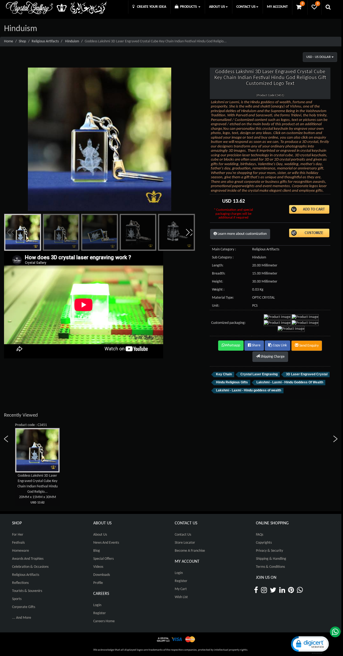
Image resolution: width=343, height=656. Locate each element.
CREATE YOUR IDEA (150, 7)
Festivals (18, 543)
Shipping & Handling (271, 559)
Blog (96, 551)
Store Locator (185, 543)
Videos (98, 567)
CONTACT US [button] (246, 7)
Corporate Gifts (23, 607)
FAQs (259, 535)
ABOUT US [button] (217, 7)
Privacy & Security (269, 551)
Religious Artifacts (45, 41)
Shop (22, 41)
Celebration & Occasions (30, 567)
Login (97, 605)
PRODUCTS (188, 7)
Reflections (20, 583)
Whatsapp (232, 345)
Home (8, 41)
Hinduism (72, 41)
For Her (17, 535)
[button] (188, 232)
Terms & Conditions (270, 567)
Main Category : (224, 249)
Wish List (181, 597)
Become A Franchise (190, 551)
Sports (16, 599)
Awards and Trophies (27, 559)
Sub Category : (223, 257)
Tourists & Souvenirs (27, 591)
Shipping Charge (272, 357)
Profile (98, 583)
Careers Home (104, 621)
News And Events (106, 543)
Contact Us (183, 535)
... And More (21, 618)
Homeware (20, 551)
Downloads (101, 575)
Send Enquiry (309, 346)
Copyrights (264, 543)
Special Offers (103, 559)
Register (99, 613)
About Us (100, 535)
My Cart (181, 589)
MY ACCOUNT (277, 7)
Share (255, 345)
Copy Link (279, 345)
